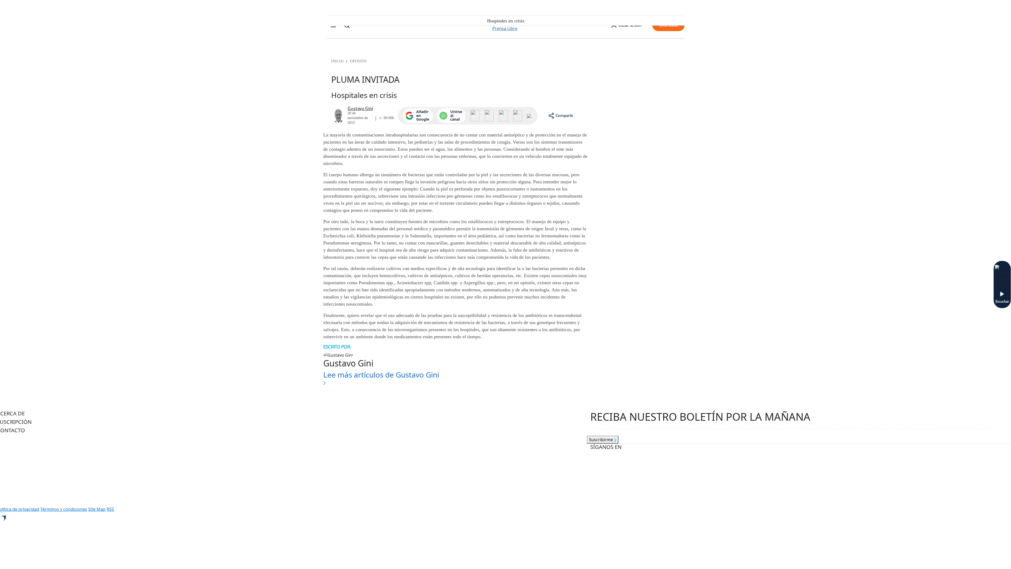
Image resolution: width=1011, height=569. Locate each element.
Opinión (358, 61)
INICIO (337, 61)
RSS (110, 509)
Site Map (97, 509)
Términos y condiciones (63, 509)
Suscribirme (601, 440)
